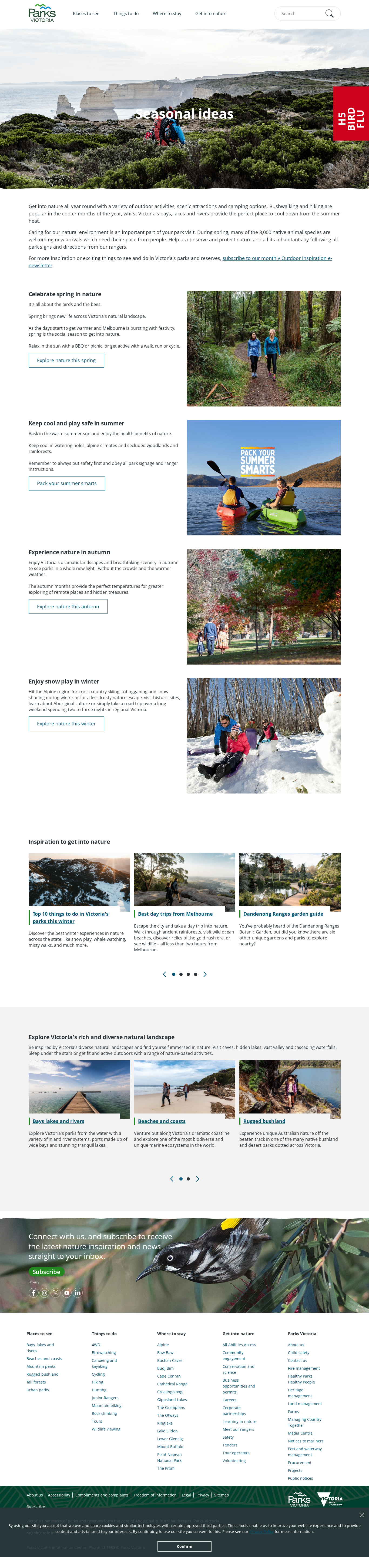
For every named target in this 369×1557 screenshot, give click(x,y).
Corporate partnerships (234, 1410)
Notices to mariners (306, 1440)
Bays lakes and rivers (58, 1121)
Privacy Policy (262, 1531)
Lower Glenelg (170, 1438)
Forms (293, 1411)
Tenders (230, 1445)
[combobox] (307, 13)
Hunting (99, 1389)
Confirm (184, 1546)
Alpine (163, 1344)
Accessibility (59, 1495)
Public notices (300, 1478)
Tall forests (36, 1382)
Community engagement (234, 1355)
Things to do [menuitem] (126, 13)
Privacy (34, 1282)
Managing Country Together (304, 1422)
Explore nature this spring (66, 360)
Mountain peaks (41, 1366)
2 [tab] (181, 974)
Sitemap (221, 1495)
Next (204, 974)
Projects (295, 1470)
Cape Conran (169, 1376)
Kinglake (165, 1423)
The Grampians (171, 1407)
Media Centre (300, 1433)
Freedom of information (155, 1495)
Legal (186, 1495)
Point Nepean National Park (169, 1457)
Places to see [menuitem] (86, 13)
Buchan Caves (170, 1360)
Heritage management (300, 1392)
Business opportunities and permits (239, 1386)
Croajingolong (169, 1391)
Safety (228, 1437)
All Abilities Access (239, 1344)
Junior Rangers (105, 1397)
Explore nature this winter (66, 723)
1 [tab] (173, 974)
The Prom (166, 1468)
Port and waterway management (305, 1451)
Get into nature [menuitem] (211, 13)
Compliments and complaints (102, 1495)
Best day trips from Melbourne (175, 914)
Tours (97, 1421)
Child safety (298, 1352)
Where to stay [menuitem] (167, 13)
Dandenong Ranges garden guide (283, 914)
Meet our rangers (238, 1429)
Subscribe (47, 1272)
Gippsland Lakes (172, 1399)
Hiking (97, 1382)
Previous (164, 974)
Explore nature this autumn (68, 606)
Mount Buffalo (170, 1446)
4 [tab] (195, 974)
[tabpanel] (79, 900)
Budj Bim (165, 1368)
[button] (330, 13)
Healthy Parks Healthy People (301, 1379)
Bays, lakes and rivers (40, 1347)
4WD (96, 1344)
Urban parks (37, 1389)
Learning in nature (239, 1421)
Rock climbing (104, 1413)
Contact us (297, 1360)
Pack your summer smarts (67, 483)
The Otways (167, 1415)
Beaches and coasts (162, 1121)
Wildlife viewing (106, 1429)
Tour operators (236, 1452)
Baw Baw (165, 1352)
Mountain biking (107, 1405)
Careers (230, 1399)
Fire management (304, 1368)
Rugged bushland (264, 1121)
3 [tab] (188, 974)
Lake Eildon (167, 1430)
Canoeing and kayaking (104, 1363)
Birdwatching (104, 1352)
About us (296, 1344)
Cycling (98, 1374)
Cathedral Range (172, 1383)
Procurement (299, 1462)
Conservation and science (238, 1369)
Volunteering (234, 1460)
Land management (305, 1403)
